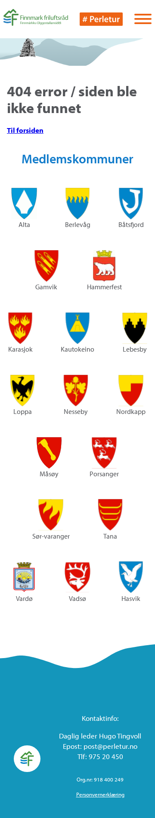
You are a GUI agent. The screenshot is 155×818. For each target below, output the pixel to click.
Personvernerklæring (100, 794)
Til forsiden (25, 130)
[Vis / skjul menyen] (143, 20)
